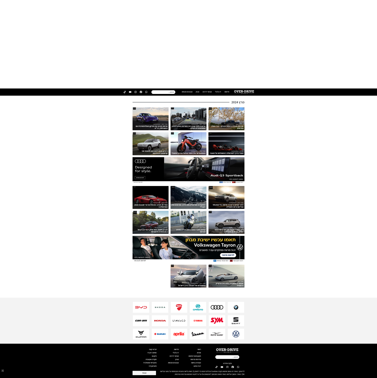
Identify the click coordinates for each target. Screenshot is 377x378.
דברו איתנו (197, 366)
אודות (199, 352)
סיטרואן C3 (153, 366)
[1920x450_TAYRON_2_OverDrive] (188, 261)
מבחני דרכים (207, 91)
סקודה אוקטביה (151, 359)
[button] (2, 370)
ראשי (199, 349)
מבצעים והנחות (187, 91)
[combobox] (163, 92)
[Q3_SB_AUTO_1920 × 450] (188, 183)
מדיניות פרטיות (195, 359)
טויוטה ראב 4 (152, 352)
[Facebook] (140, 91)
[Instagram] (135, 91)
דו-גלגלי (218, 91)
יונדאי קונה (153, 349)
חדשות (226, 91)
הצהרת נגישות (196, 362)
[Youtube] (130, 91)
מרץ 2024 (237, 102)
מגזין (197, 91)
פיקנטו (154, 356)
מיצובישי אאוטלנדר (150, 362)
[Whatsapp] (146, 91)
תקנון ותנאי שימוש (195, 356)
